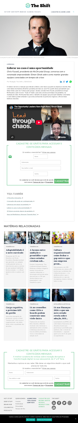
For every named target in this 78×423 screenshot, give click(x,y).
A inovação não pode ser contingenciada (20, 201)
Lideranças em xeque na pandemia (18, 204)
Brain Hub (8, 404)
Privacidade (49, 182)
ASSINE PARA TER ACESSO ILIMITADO (31, 400)
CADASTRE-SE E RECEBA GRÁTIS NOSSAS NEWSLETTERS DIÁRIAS (44, 403)
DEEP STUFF (14, 12)
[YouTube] (54, 409)
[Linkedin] (61, 82)
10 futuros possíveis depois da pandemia (20, 211)
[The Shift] (38, 5)
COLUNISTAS (30, 12)
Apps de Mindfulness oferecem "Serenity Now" (22, 214)
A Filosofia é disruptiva (14, 198)
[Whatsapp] (70, 82)
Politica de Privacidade (44, 419)
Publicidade (19, 404)
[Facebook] (64, 82)
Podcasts (8, 410)
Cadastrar (62, 181)
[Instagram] (70, 404)
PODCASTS (37, 12)
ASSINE (63, 12)
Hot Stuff (8, 398)
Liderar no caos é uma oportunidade (18, 208)
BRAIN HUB (23, 12)
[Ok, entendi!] (76, 419)
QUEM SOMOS (20, 398)
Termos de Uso (38, 182)
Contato (18, 401)
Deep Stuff (8, 401)
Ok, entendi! (31, 419)
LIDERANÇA (10, 64)
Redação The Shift (16, 82)
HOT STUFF (7, 12)
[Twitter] (67, 82)
